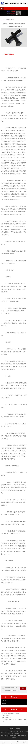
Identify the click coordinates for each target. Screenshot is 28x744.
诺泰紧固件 (17, 729)
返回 (23, 688)
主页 (2, 19)
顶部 (24, 743)
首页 (3, 743)
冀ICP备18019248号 (16, 733)
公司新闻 (4, 700)
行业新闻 (4, 703)
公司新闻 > (12, 19)
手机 (10, 743)
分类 (17, 743)
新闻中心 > (7, 19)
